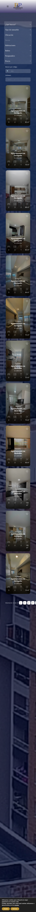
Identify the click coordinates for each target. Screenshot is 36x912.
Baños (7, 51)
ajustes (16, 905)
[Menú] (8, 6)
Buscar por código (11, 67)
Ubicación (9, 35)
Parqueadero (10, 56)
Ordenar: (8, 75)
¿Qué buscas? (10, 24)
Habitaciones (10, 45)
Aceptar (6, 909)
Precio (7, 61)
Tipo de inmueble (12, 30)
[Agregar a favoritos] (27, 88)
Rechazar (14, 909)
